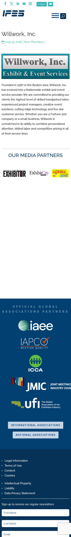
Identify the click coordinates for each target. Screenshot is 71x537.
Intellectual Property (18, 483)
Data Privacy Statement (20, 493)
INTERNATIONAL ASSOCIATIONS (35, 425)
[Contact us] (50, 4)
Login (41, 4)
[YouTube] (24, 4)
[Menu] (55, 15)
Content (10, 470)
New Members (33, 42)
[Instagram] (30, 4)
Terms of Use (13, 465)
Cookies (10, 475)
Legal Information (16, 460)
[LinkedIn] (18, 4)
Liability (9, 488)
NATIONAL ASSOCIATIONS (35, 434)
